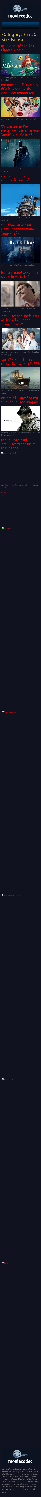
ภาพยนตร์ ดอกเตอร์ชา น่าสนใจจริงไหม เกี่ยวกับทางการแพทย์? (20, 320)
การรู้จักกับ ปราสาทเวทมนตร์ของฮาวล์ (15, 178)
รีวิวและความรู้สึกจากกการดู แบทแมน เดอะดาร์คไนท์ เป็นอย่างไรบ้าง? (20, 130)
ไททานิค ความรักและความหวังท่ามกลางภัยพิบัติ (20, 361)
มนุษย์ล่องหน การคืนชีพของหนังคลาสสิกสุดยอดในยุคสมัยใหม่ (18, 229)
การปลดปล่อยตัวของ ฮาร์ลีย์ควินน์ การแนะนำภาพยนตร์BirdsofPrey (19, 89)
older (4, 492)
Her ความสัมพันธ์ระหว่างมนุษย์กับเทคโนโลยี (19, 274)
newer (4, 495)
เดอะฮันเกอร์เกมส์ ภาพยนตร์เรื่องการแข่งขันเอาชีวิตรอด (20, 444)
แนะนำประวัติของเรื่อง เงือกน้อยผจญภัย (17, 48)
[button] (20, 25)
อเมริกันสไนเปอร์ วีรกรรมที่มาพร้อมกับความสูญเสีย (19, 400)
